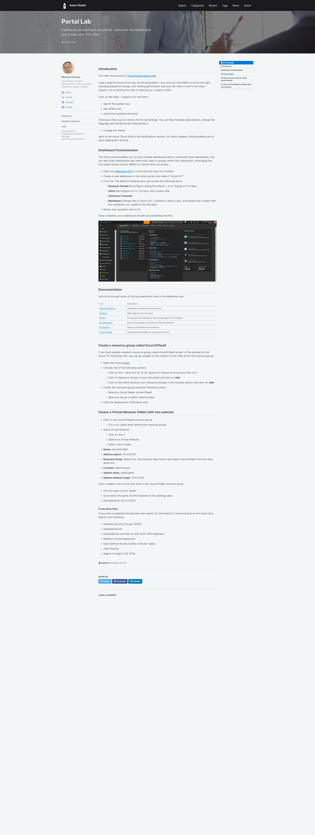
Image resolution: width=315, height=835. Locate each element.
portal (126, 362)
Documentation (227, 74)
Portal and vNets (68, 131)
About (247, 5)
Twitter (68, 97)
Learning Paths (105, 332)
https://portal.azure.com (142, 75)
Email (67, 92)
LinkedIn (69, 102)
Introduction (226, 66)
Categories (197, 5)
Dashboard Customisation (232, 70)
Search (182, 5)
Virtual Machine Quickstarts (73, 134)
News (236, 5)
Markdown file (123, 171)
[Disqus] (157, 632)
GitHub (68, 107)
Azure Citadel (77, 5)
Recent (213, 5)
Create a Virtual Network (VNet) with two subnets (236, 85)
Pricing (102, 318)
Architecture (104, 327)
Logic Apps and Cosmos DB (73, 139)
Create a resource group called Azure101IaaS (234, 79)
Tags (225, 5)
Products (103, 313)
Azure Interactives (107, 308)
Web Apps (66, 136)
